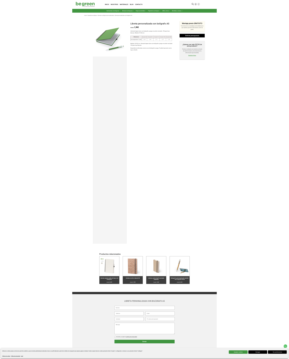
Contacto (138, 4)
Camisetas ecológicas (112, 11)
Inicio (107, 4)
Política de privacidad (15, 356)
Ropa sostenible (140, 11)
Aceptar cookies (238, 352)
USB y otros (165, 11)
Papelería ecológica (153, 11)
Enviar (144, 341)
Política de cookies (6, 356)
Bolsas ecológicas (127, 11)
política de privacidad (131, 336)
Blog (131, 4)
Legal (22, 356)
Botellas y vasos (176, 11)
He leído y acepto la (126, 336)
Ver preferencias (277, 352)
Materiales (124, 4)
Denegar (258, 352)
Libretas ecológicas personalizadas (106, 15)
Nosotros (114, 4)
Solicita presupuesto (192, 36)
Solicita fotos (192, 55)
